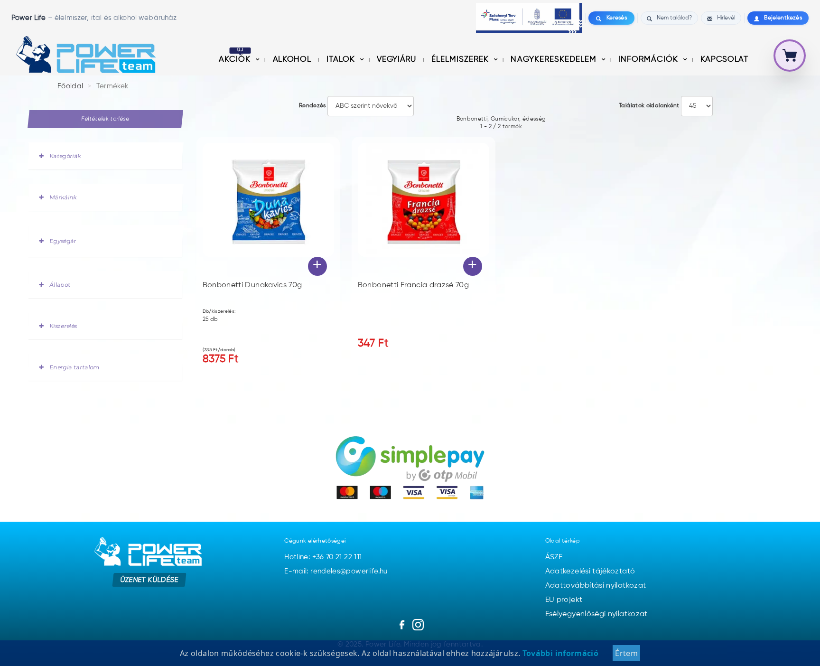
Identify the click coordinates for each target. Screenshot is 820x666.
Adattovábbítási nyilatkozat (595, 586)
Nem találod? (674, 18)
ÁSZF (553, 557)
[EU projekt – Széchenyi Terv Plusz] (529, 18)
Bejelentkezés (783, 18)
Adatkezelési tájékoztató (590, 571)
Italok (341, 60)
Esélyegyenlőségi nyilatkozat (596, 614)
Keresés (616, 18)
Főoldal (70, 86)
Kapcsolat (724, 60)
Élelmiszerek (461, 60)
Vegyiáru (397, 60)
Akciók (236, 60)
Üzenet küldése (149, 579)
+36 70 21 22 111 (337, 557)
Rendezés (312, 106)
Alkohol (293, 60)
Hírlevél (726, 18)
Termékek (112, 86)
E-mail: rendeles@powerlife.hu (335, 571)
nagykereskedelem (554, 60)
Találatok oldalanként (649, 106)
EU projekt (564, 600)
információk (649, 60)
